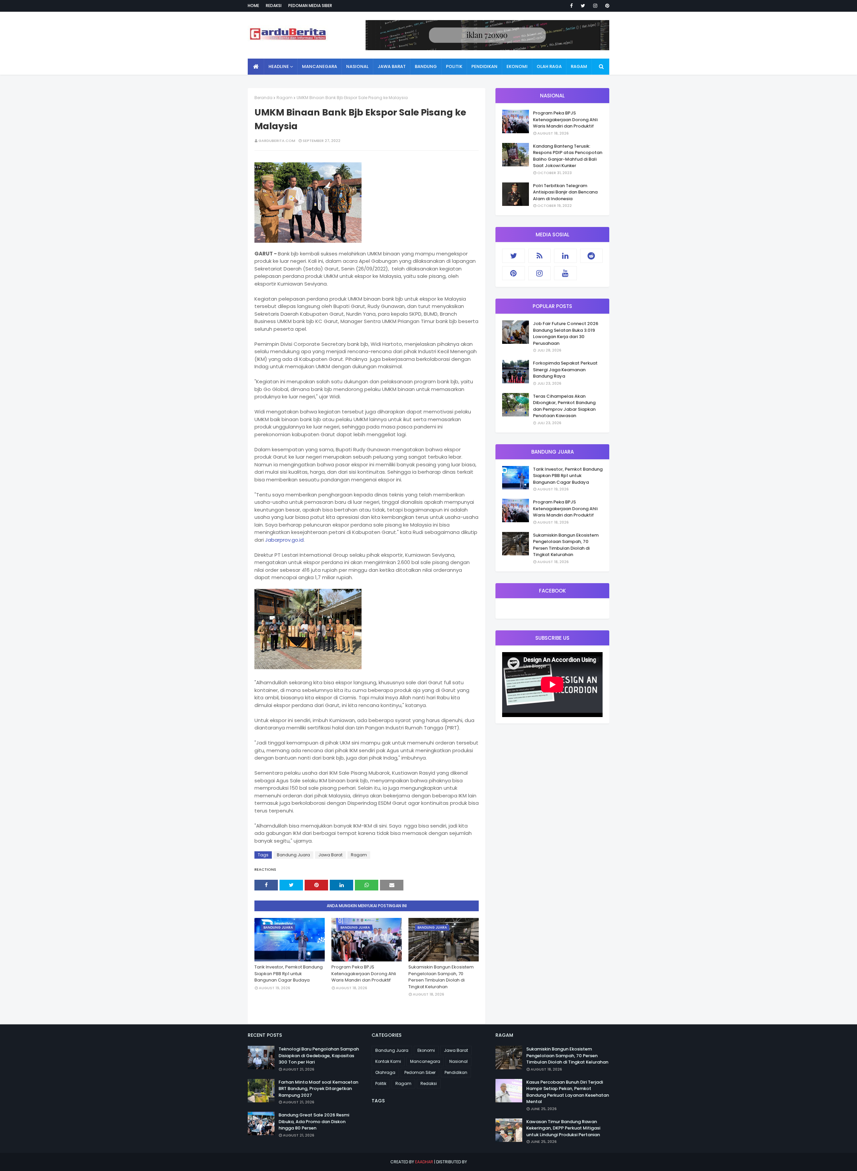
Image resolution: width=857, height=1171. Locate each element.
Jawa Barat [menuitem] (392, 66)
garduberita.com (276, 140)
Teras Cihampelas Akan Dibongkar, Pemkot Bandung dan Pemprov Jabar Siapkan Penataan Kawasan (564, 406)
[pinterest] (606, 5)
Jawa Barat (330, 855)
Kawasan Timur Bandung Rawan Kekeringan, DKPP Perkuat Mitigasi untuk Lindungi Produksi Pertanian (563, 1128)
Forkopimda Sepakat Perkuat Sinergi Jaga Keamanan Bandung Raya (565, 369)
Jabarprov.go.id (284, 539)
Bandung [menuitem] (426, 66)
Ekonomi (426, 1050)
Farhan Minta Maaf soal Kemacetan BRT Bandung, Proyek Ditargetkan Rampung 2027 (318, 1088)
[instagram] (595, 5)
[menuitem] (256, 67)
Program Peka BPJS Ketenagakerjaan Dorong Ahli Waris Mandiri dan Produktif (363, 973)
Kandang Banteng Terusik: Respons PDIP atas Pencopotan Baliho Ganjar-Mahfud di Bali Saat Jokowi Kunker (567, 156)
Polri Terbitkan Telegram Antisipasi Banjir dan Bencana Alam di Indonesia (565, 192)
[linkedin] (565, 256)
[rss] (539, 256)
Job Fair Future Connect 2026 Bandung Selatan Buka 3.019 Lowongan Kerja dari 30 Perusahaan (565, 333)
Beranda (263, 97)
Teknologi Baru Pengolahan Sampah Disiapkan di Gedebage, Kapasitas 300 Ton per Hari (319, 1055)
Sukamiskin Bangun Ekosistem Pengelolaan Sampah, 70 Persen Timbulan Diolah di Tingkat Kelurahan (441, 977)
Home (253, 5)
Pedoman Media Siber (310, 5)
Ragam (285, 97)
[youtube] (565, 273)
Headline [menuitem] (278, 66)
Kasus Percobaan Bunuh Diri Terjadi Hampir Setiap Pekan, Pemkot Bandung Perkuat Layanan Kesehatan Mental (567, 1092)
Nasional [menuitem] (357, 66)
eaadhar (424, 1162)
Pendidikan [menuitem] (484, 66)
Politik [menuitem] (454, 66)
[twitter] (583, 5)
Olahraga (385, 1072)
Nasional (458, 1061)
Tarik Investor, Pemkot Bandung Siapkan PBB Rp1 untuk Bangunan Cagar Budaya (288, 973)
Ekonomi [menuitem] (517, 66)
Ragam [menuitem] (579, 66)
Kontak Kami (388, 1061)
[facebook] (571, 5)
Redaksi (274, 5)
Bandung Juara (293, 855)
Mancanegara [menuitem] (319, 66)
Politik (380, 1083)
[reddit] (591, 256)
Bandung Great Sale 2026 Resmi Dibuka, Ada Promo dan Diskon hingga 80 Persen (314, 1121)
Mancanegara (425, 1061)
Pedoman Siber (420, 1072)
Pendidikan (456, 1072)
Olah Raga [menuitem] (549, 66)
